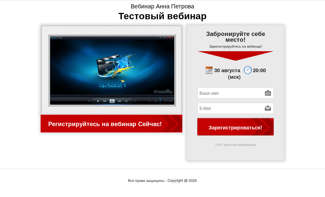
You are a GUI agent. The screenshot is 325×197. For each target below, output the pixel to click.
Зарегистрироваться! (235, 127)
